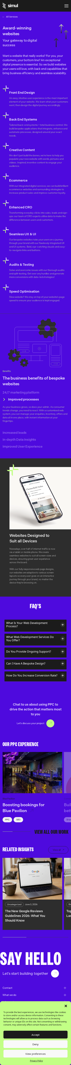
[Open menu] (66, 6)
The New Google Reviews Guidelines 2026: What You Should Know (25, 915)
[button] (66, 1005)
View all (57, 849)
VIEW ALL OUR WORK (51, 832)
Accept (35, 1034)
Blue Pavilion (9, 798)
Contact (50, 723)
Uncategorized (14, 904)
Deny (35, 1044)
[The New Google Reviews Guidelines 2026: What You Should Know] (32, 879)
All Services (12, 16)
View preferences (35, 1053)
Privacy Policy (36, 1060)
